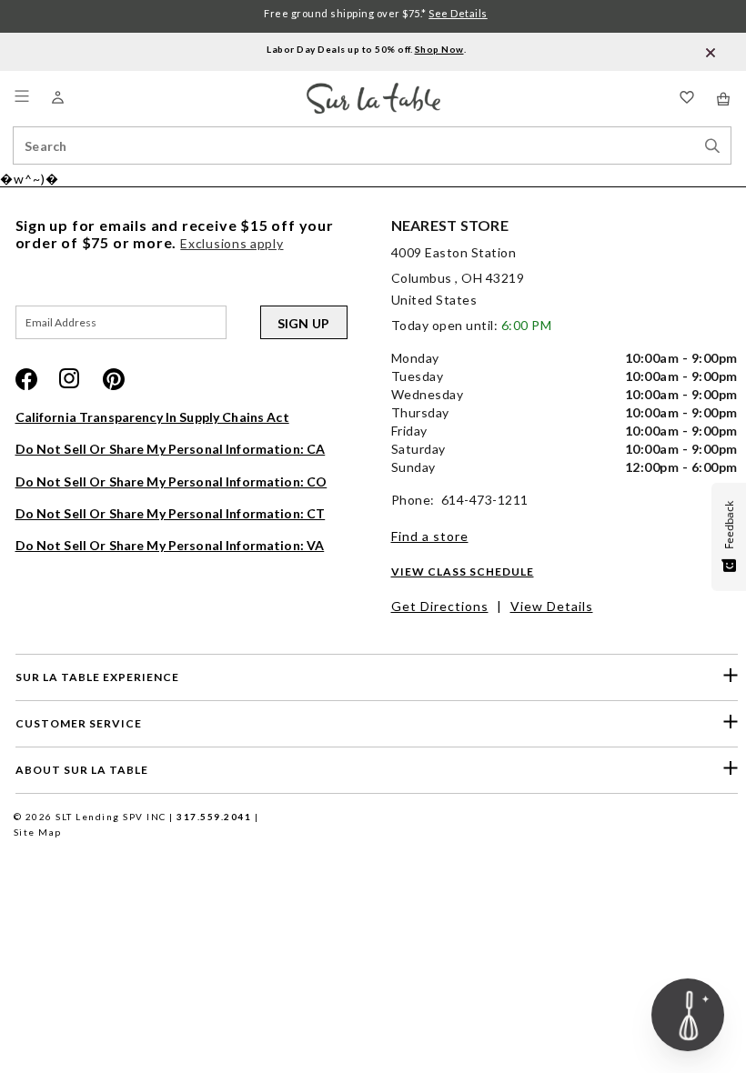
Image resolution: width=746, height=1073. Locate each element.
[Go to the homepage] (373, 90)
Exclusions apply (231, 243)
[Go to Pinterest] (114, 379)
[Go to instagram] (70, 379)
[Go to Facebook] (26, 379)
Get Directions (440, 606)
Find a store (430, 536)
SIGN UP (303, 323)
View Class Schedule (462, 571)
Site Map (38, 832)
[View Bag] (724, 98)
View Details (551, 606)
